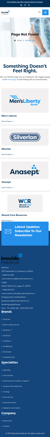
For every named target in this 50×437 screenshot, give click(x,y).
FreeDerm (7, 341)
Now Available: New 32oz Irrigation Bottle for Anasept (25, 2)
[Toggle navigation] (45, 12)
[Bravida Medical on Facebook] (29, 5)
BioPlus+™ (7, 330)
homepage (11, 79)
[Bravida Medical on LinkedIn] (21, 5)
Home (19, 40)
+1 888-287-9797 (7, 290)
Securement (8, 375)
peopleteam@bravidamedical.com (15, 301)
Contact (6, 426)
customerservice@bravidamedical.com (17, 279)
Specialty (7, 370)
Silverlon (6, 319)
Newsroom (7, 421)
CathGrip (6, 335)
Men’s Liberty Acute (11, 325)
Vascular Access (9, 402)
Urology (6, 392)
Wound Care (8, 397)
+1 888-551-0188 (7, 275)
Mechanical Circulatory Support (16, 381)
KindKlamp (7, 346)
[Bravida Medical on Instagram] (25, 5)
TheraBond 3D (9, 357)
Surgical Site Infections (12, 386)
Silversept (7, 352)
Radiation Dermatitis (11, 408)
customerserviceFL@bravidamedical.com (18, 293)
